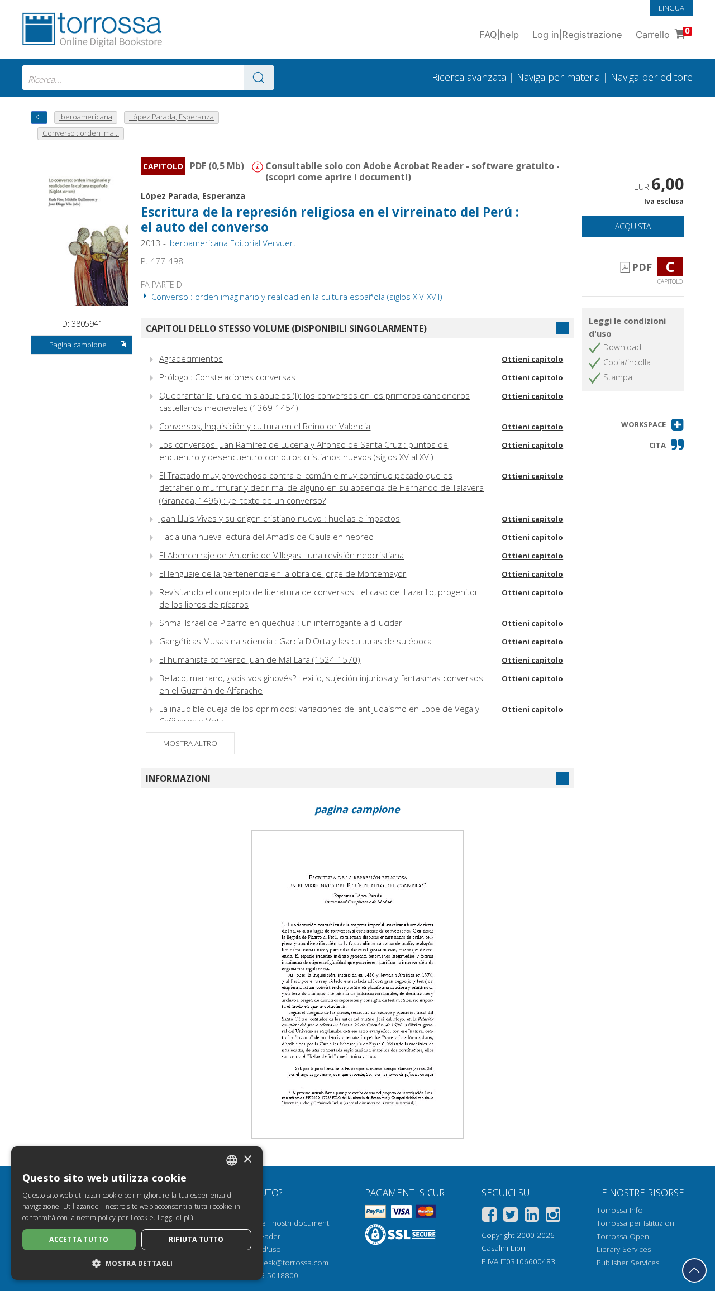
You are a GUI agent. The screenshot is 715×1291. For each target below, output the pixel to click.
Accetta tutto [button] (78, 1239)
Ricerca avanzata (469, 77)
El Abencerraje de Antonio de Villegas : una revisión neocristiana (281, 555)
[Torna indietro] (39, 117)
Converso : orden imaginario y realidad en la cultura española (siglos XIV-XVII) (295, 296)
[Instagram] (553, 1216)
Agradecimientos (191, 358)
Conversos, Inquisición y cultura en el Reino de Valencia (264, 426)
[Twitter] (510, 1216)
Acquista (633, 226)
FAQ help (499, 34)
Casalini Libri (503, 1248)
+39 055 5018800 (267, 1275)
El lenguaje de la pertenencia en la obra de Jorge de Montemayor (282, 573)
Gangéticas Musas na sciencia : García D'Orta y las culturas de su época (295, 641)
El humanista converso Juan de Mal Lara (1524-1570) (259, 659)
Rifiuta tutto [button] (196, 1239)
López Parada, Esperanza (193, 195)
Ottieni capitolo (532, 359)
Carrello (663, 33)
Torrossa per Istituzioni (636, 1223)
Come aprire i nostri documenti (276, 1223)
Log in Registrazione (577, 34)
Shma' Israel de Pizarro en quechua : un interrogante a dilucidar (280, 622)
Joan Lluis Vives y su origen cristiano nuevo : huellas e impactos (279, 518)
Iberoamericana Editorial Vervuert (232, 242)
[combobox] (148, 77)
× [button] (247, 1159)
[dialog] (137, 1213)
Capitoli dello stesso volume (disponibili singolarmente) (286, 328)
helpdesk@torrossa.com (286, 1262)
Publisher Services (628, 1262)
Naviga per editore (652, 77)
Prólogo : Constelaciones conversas (227, 376)
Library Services (624, 1249)
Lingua (671, 8)
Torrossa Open (623, 1236)
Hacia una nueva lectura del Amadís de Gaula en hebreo (266, 536)
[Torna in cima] (694, 1270)
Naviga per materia (558, 77)
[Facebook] (489, 1216)
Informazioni (178, 778)
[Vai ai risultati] (259, 77)
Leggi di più (176, 1217)
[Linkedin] (531, 1216)
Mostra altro (190, 743)
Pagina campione (78, 345)
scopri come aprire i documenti (338, 177)
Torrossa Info (620, 1210)
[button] (652, 424)
